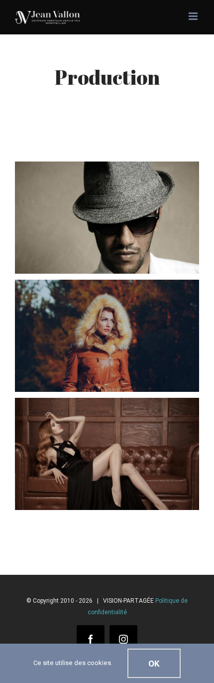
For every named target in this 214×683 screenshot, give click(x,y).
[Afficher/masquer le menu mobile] (194, 16)
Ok (154, 663)
